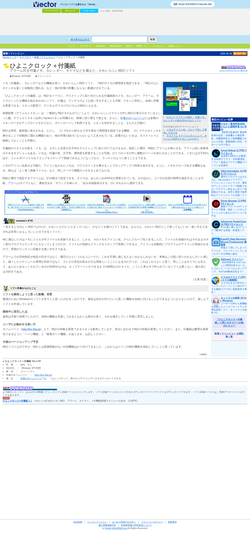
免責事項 (172, 522)
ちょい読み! (105, 11)
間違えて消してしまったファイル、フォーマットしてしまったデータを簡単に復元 (229, 250)
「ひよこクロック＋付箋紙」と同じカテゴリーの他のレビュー (229, 322)
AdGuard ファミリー (232, 259)
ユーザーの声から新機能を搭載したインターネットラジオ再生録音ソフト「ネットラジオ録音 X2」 (229, 308)
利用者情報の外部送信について (136, 525)
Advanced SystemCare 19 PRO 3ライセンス (233, 223)
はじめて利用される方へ (124, 522)
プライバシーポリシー (152, 522)
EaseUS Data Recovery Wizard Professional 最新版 (234, 242)
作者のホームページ (132, 118)
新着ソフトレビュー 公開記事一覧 (229, 335)
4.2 (17, 400)
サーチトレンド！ (80, 39)
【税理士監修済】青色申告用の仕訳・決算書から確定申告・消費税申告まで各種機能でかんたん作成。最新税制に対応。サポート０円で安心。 (229, 138)
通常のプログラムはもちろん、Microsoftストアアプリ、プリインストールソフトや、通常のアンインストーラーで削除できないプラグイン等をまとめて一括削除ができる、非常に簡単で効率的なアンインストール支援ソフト (229, 185)
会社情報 (77, 522)
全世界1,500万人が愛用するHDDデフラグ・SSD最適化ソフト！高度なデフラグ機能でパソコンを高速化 (229, 161)
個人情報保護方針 (107, 525)
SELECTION (117, 11)
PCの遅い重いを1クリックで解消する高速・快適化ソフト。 (229, 230)
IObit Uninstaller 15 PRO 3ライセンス (234, 172)
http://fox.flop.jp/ (31, 329)
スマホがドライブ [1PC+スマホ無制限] (233, 278)
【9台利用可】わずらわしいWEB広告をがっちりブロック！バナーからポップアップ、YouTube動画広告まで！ (229, 267)
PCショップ (70, 11)
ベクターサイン (89, 11)
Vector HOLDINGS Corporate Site (195, 4)
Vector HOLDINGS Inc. (116, 528)
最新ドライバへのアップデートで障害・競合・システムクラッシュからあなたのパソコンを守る (229, 211)
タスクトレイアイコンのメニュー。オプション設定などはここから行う (185, 137)
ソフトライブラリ (51, 11)
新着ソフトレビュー (45, 57)
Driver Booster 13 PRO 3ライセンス (233, 202)
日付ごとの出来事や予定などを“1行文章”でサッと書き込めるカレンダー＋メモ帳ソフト (187, 207)
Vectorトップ (9, 57)
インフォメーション (97, 522)
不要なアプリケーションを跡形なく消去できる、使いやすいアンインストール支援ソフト (26, 207)
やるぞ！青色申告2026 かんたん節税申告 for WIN (234, 126)
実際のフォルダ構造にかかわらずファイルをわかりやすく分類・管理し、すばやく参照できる (66, 207)
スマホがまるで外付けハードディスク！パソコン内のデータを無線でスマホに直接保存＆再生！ (229, 287)
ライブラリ (25, 57)
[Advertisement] (125, 24)
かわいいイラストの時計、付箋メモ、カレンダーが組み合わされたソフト (185, 119)
